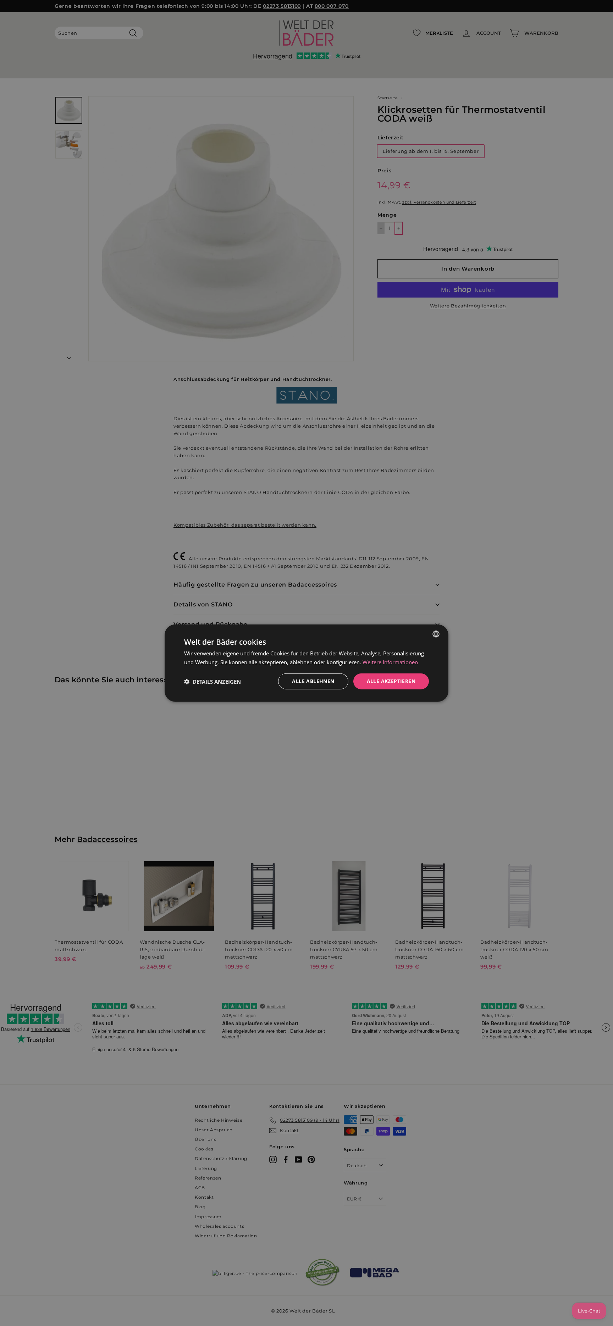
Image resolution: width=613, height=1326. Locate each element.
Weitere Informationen (390, 661)
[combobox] (436, 633)
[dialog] (306, 663)
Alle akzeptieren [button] (391, 681)
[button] (212, 681)
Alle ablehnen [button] (313, 681)
